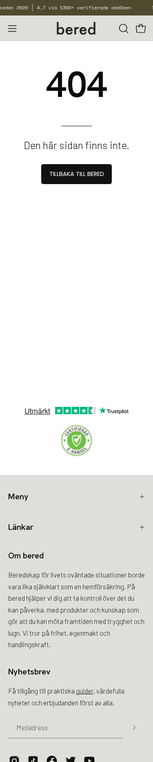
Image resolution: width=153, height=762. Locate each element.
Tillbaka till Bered (76, 174)
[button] (123, 28)
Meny (18, 496)
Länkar (20, 527)
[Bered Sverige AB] (76, 28)
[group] (76, 7)
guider (84, 691)
